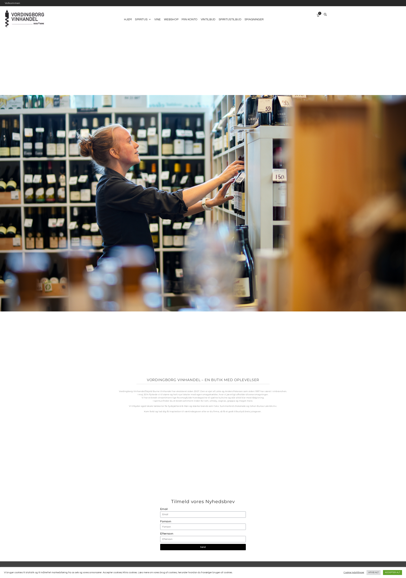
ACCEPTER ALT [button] (392, 572)
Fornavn (165, 521)
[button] (143, 20)
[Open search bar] (325, 14)
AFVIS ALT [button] (373, 572)
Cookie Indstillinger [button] (354, 572)
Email (164, 509)
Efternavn (166, 533)
